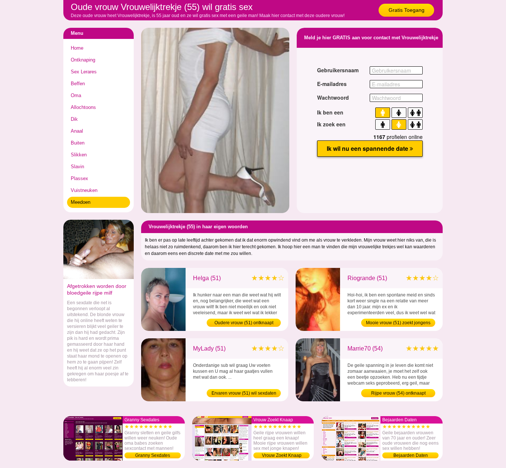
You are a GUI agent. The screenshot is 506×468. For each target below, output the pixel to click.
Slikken (79, 154)
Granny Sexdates (152, 455)
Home (77, 48)
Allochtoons (83, 107)
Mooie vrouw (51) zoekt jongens (398, 322)
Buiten (77, 143)
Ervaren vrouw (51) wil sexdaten (244, 393)
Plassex (79, 178)
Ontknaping (83, 60)
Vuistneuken (84, 190)
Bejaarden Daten (410, 455)
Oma (76, 95)
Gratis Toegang (407, 10)
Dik (74, 119)
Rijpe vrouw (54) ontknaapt (398, 393)
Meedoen (80, 202)
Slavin (77, 166)
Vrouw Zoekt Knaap (282, 455)
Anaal (77, 131)
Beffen (78, 83)
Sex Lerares (84, 71)
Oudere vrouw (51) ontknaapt (243, 322)
